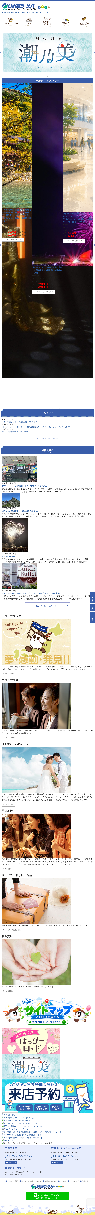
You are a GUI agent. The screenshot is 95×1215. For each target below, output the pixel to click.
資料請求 (85, 1181)
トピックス (47, 413)
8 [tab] (56, 408)
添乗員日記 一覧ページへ (47, 606)
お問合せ (32, 12)
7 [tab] (53, 408)
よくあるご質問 (12, 1181)
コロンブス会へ (9, 738)
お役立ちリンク (43, 12)
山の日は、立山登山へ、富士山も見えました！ (21, 511)
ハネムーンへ (9, 804)
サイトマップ (73, 1181)
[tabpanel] (47, 50)
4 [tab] (51, 76)
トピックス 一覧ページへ (47, 438)
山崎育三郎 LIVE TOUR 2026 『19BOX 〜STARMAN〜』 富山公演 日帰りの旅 (16, 382)
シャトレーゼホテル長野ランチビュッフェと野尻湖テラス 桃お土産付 (31, 593)
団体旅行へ (8, 869)
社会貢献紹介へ (9, 991)
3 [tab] (47, 76)
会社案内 (7, 12)
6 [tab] (49, 408)
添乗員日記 (47, 450)
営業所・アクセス (19, 12)
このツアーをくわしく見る (13, 403)
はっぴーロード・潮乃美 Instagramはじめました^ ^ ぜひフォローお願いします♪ (36, 427)
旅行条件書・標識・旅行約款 (31, 1181)
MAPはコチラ (11, 1162)
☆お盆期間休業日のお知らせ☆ (15, 432)
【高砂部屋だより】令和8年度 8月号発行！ (20, 422)
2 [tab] (44, 76)
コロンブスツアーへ (11, 674)
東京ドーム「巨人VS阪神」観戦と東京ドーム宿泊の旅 (24, 486)
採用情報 (63, 1181)
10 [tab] (63, 408)
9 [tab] (60, 408)
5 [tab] (55, 76)
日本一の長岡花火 (9, 556)
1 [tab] (40, 76)
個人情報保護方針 (50, 1181)
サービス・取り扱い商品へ (13, 930)
